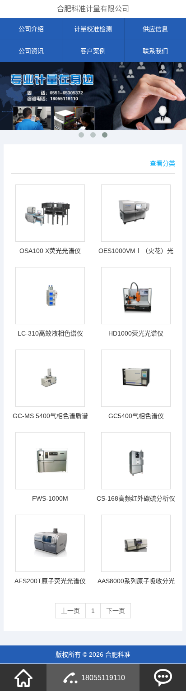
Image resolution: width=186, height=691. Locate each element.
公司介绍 (31, 28)
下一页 (115, 610)
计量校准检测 (93, 28)
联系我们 (155, 51)
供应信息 (155, 28)
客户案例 (93, 51)
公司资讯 (31, 51)
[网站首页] (23, 677)
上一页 (70, 610)
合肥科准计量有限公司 (93, 9)
